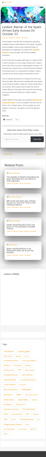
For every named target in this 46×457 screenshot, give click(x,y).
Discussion (17, 365)
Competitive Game (11, 361)
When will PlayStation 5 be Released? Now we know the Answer (20, 250)
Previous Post (6, 154)
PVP (27, 414)
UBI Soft (33, 429)
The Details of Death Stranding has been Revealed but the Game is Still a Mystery (23, 179)
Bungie (18, 356)
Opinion (26, 231)
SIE (38, 419)
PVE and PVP (17, 414)
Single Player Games (13, 424)
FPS (19, 370)
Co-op (26, 356)
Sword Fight (22, 429)
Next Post (40, 154)
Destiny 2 (7, 365)
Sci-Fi (13, 419)
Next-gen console (31, 395)
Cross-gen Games (29, 361)
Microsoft (22, 384)
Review (36, 414)
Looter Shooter (10, 385)
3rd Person (9, 351)
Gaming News (10, 380)
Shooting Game (26, 419)
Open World (23, 400)
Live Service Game (27, 380)
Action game (24, 351)
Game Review (27, 375)
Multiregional (8, 395)
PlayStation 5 (20, 404)
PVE (6, 414)
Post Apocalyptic (29, 409)
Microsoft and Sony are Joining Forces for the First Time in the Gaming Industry (21, 203)
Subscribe (37, 139)
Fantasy (28, 365)
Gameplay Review (11, 375)
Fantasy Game (9, 370)
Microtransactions (11, 390)
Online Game (9, 400)
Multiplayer (26, 389)
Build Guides (8, 356)
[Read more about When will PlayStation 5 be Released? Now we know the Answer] (12, 245)
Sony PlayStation (9, 429)
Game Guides (29, 370)
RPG (5, 419)
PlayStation (8, 404)
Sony (27, 424)
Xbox (5, 433)
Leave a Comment (8, 38)
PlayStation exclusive (11, 409)
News (18, 38)
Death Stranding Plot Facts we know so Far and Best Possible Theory (21, 227)
